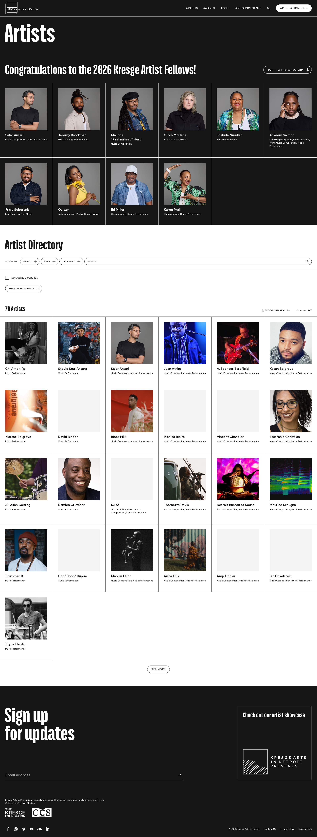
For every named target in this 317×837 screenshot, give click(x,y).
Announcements (248, 8)
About (225, 8)
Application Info (294, 8)
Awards (209, 8)
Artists (192, 8)
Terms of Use (305, 829)
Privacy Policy (287, 829)
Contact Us (270, 829)
